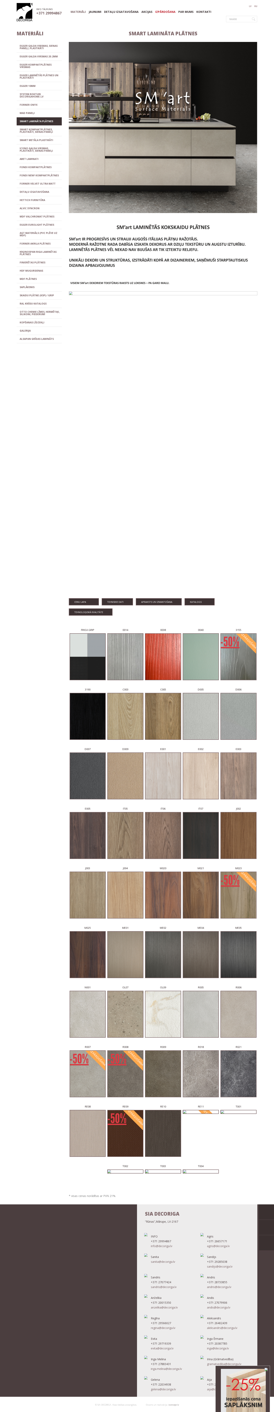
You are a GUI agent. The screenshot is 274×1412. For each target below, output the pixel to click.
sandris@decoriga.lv (164, 1287)
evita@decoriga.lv (162, 1348)
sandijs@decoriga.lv (219, 1266)
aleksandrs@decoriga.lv (222, 1328)
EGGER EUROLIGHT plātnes (37, 224)
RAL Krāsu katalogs (33, 303)
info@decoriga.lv (161, 1246)
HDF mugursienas (31, 270)
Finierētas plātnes (32, 262)
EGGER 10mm (28, 86)
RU (255, 6)
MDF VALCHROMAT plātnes (37, 216)
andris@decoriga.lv (219, 1287)
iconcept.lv (173, 1404)
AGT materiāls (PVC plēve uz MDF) (38, 234)
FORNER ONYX (29, 105)
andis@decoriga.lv (218, 1307)
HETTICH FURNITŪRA (32, 200)
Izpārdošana (165, 11)
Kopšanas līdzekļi (32, 322)
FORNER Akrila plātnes (35, 243)
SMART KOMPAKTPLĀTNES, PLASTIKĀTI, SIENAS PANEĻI (36, 131)
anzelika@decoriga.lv (164, 1307)
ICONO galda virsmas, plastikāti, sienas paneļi (36, 149)
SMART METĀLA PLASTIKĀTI (36, 140)
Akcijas (146, 11)
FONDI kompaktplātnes (36, 167)
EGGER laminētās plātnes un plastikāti (39, 76)
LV (250, 6)
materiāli (78, 11)
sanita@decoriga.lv (163, 1262)
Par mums (186, 11)
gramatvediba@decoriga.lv (224, 1364)
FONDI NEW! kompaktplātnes (39, 175)
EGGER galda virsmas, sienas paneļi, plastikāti (39, 47)
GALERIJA (25, 330)
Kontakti (203, 11)
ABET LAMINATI (29, 159)
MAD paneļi (27, 113)
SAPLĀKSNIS (27, 287)
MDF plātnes (28, 279)
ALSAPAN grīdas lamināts (37, 339)
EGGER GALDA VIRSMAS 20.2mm (39, 56)
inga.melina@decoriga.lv (166, 1369)
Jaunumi (95, 11)
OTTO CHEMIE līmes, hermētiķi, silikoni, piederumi (40, 313)
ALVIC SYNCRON (30, 208)
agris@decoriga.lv (218, 1246)
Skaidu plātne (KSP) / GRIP (37, 295)
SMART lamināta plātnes (36, 121)
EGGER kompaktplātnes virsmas (36, 66)
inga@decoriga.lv (218, 1348)
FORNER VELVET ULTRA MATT (38, 183)
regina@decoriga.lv (163, 1328)
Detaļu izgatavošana (121, 11)
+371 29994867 (49, 13)
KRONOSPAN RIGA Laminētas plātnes (38, 253)
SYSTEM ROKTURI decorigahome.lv (32, 95)
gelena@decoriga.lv (163, 1389)
